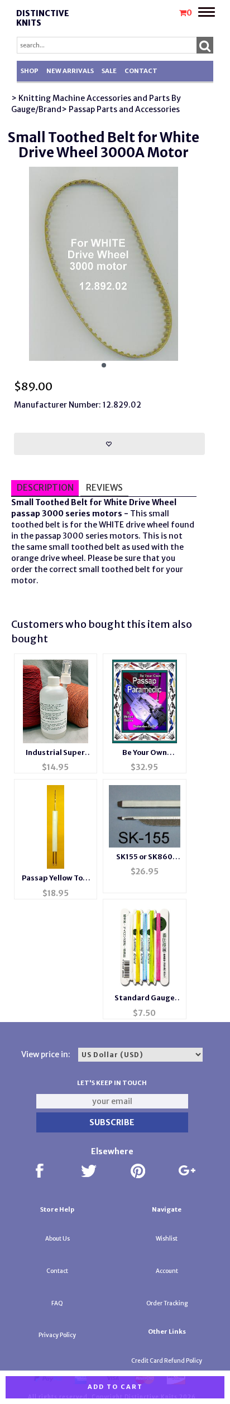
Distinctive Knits (42, 18)
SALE (109, 71)
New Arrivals (70, 71)
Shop (30, 71)
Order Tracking (167, 1303)
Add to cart (115, 1387)
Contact (140, 71)
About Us (57, 1238)
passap (25, 514)
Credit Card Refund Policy (166, 1360)
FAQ (57, 1303)
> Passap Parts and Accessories (120, 109)
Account (167, 1271)
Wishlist (167, 1238)
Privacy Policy (57, 1335)
